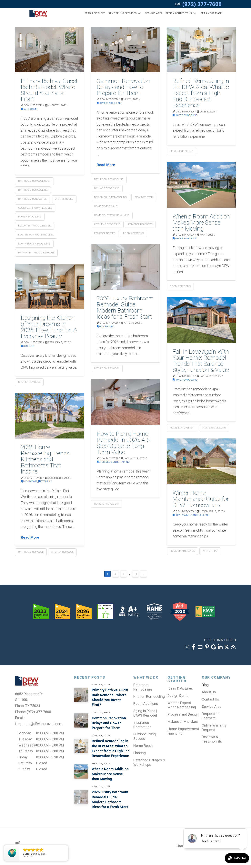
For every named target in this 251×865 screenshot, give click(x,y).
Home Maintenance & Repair (191, 515)
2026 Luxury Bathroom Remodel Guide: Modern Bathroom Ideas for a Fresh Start (125, 307)
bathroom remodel (106, 368)
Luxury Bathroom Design (34, 225)
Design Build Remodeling (110, 197)
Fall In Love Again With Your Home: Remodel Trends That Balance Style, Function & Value (201, 360)
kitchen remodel (29, 381)
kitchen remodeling (107, 224)
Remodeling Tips (104, 233)
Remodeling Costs (140, 224)
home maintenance (182, 550)
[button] (209, 13)
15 (135, 573)
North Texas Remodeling (34, 243)
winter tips (210, 550)
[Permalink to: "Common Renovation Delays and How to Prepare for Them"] (125, 49)
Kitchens (28, 346)
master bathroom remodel (36, 234)
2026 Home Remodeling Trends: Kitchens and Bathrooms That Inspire (46, 459)
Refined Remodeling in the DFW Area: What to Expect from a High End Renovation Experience (201, 93)
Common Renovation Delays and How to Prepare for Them (123, 86)
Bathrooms (30, 109)
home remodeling (29, 216)
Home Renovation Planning (111, 215)
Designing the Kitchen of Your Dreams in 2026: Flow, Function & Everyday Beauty (49, 327)
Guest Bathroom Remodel (35, 207)
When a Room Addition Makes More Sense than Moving (201, 222)
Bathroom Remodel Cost (34, 180)
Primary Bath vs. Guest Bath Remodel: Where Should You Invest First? (49, 90)
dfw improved (64, 198)
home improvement (182, 427)
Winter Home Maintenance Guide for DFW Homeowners (201, 498)
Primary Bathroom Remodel (36, 252)
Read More (106, 165)
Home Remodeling (110, 103)
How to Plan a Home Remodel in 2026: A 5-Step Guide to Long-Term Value (124, 442)
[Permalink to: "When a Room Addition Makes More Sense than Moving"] (201, 185)
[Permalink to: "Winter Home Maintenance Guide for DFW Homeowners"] (201, 461)
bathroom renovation (32, 198)
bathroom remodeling (33, 189)
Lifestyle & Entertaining (114, 461)
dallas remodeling (106, 188)
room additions (133, 233)
